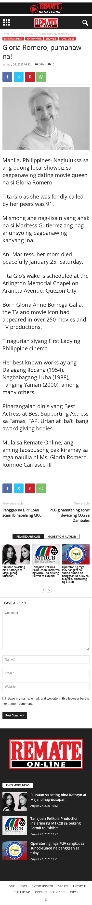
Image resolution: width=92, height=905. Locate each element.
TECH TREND (22, 892)
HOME (11, 886)
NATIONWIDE (34, 38)
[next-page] (49, 590)
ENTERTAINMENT (24, 33)
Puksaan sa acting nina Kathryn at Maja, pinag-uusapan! (13, 571)
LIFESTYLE (79, 886)
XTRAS (74, 892)
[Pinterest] (30, 77)
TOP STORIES (67, 38)
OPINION (41, 892)
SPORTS (63, 886)
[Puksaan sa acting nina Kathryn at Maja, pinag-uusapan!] (16, 554)
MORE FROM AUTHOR (62, 536)
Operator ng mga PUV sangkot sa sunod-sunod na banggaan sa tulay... (57, 848)
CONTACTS (58, 892)
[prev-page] (43, 590)
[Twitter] (19, 77)
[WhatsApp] (41, 77)
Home (5, 33)
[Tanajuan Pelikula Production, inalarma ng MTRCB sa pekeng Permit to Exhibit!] (46, 554)
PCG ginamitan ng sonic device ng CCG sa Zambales (70, 515)
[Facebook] (7, 77)
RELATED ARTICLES (28, 536)
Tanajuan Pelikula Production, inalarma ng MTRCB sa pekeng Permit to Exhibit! (46, 571)
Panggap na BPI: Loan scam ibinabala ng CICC (21, 512)
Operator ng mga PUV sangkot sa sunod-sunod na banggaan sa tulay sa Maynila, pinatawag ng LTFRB (75, 574)
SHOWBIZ (51, 38)
